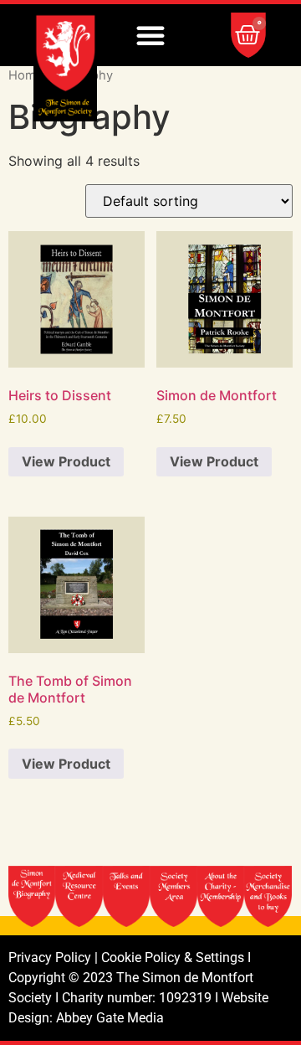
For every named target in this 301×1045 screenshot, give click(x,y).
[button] (150, 35)
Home (25, 75)
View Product (66, 461)
